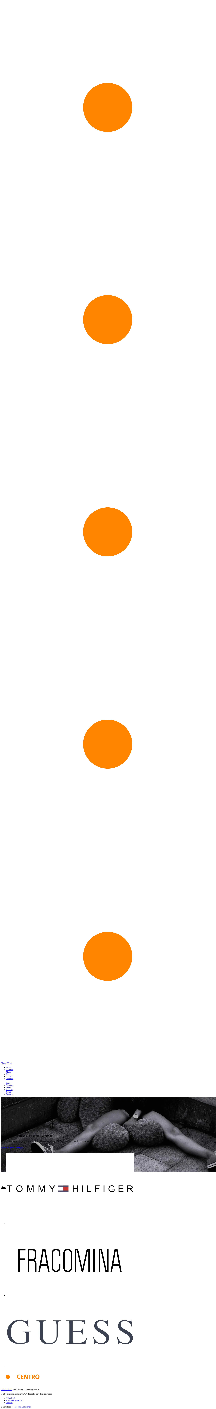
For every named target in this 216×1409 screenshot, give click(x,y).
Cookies (9, 1403)
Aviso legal (10, 1398)
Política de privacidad (14, 1400)
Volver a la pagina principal (12, 1148)
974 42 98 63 (6, 1063)
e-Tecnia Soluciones (23, 1407)
